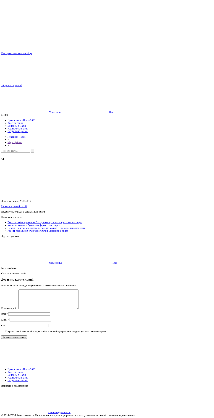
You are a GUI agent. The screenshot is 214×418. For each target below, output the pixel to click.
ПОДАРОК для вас (18, 131)
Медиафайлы (15, 142)
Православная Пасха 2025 (21, 120)
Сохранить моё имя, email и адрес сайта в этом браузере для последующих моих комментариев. (56, 331)
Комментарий (9, 308)
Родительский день (18, 128)
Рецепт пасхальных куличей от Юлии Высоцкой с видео (38, 230)
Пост (112, 112)
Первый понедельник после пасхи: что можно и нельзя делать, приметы (46, 228)
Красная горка (15, 123)
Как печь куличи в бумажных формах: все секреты (35, 225)
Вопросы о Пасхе (17, 125)
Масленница (55, 262)
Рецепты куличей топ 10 (14, 206)
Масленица (55, 112)
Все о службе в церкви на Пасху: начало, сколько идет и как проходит (45, 222)
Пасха (113, 262)
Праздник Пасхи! (17, 136)
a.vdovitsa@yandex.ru (59, 412)
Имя (4, 314)
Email (5, 319)
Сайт (4, 325)
